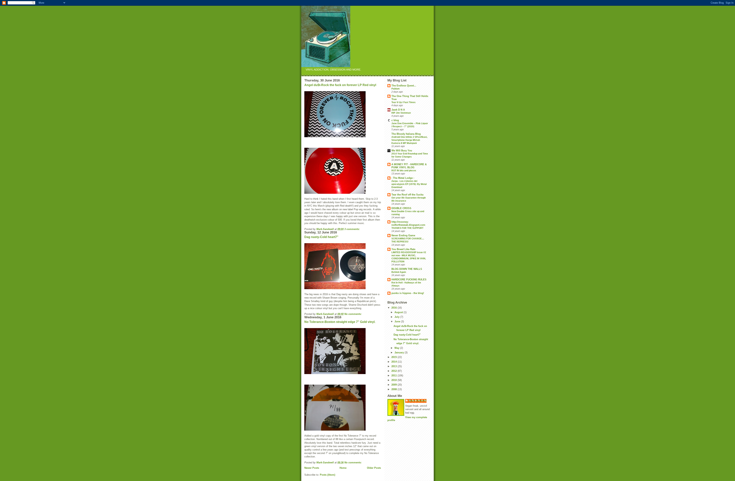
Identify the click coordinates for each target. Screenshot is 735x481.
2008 (394, 389)
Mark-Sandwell (417, 400)
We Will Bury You (401, 150)
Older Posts (374, 467)
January (399, 352)
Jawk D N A (398, 109)
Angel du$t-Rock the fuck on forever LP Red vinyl (340, 85)
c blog (395, 120)
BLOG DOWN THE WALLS (406, 269)
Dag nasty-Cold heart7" (321, 237)
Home (343, 467)
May (397, 347)
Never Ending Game (403, 235)
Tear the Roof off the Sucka (407, 194)
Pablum (395, 88)
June (397, 321)
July (397, 316)
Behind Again (398, 272)
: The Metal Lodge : (402, 177)
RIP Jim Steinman (401, 113)
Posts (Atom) (327, 474)
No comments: (353, 314)
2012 (394, 370)
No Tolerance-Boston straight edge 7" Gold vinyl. (339, 321)
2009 (394, 384)
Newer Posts (311, 467)
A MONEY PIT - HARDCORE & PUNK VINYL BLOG (409, 166)
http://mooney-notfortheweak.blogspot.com (408, 223)
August (399, 312)
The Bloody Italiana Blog (406, 133)
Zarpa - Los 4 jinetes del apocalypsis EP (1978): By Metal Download (409, 184)
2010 (394, 380)
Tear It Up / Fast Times (403, 102)
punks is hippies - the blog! (407, 293)
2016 (394, 307)
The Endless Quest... (403, 85)
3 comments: (352, 229)
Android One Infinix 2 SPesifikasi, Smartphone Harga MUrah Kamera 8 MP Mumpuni (409, 140)
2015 (394, 357)
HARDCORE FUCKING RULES (408, 279)
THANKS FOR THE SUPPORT (407, 228)
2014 (394, 361)
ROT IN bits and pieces (403, 170)
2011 (394, 375)
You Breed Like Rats (403, 249)
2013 (394, 366)
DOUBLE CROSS (401, 208)
